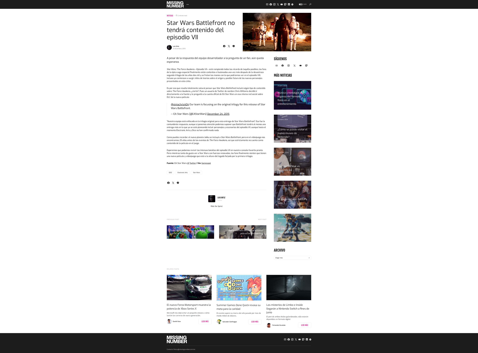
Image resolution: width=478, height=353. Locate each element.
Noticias (170, 16)
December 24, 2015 (218, 114)
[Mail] (267, 4)
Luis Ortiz (176, 46)
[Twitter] (278, 4)
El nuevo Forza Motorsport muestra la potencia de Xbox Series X (189, 306)
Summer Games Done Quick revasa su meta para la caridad (239, 307)
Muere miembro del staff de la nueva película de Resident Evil (246, 232)
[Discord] (289, 4)
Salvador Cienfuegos (230, 322)
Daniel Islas (177, 321)
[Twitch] (285, 4)
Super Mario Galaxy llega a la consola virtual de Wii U (188, 232)
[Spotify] (292, 4)
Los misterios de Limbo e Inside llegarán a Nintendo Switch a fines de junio (287, 308)
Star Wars (196, 173)
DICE (170, 173)
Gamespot (206, 163)
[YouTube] (281, 4)
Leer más (205, 321)
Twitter (192, 163)
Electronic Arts (183, 173)
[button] (302, 4)
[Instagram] (274, 4)
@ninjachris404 (180, 104)
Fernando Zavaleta (278, 325)
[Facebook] (271, 4)
